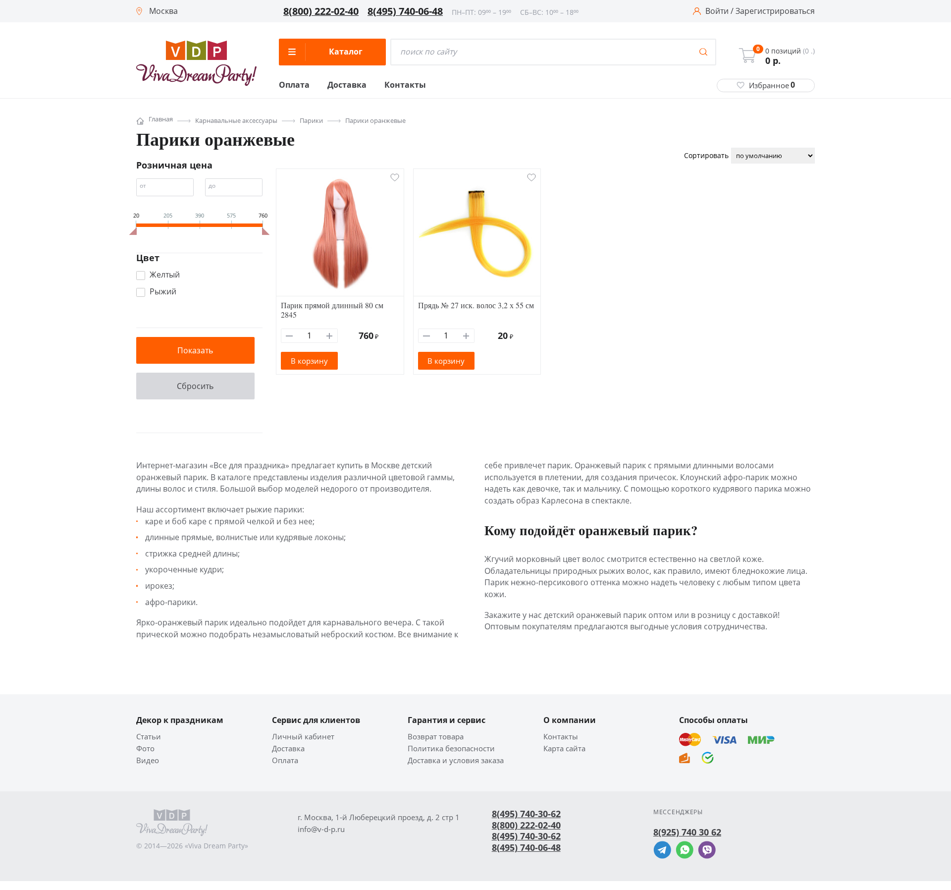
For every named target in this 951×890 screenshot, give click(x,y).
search (703, 52)
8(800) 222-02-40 (321, 11)
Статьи (148, 736)
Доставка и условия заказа (456, 760)
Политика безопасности (451, 748)
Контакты (405, 85)
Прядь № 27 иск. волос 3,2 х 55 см (476, 305)
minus (289, 335)
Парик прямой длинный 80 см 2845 (332, 310)
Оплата (294, 85)
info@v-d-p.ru (321, 829)
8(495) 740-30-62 (526, 813)
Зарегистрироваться (775, 11)
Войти (717, 11)
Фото (145, 748)
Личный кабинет (303, 736)
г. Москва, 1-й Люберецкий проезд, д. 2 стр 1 (379, 817)
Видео (147, 760)
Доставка (347, 85)
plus (329, 335)
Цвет (147, 257)
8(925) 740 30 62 (687, 832)
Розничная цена (174, 165)
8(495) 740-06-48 (405, 11)
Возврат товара (436, 736)
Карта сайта (564, 748)
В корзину (309, 361)
